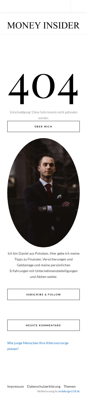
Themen (70, 386)
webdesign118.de (69, 391)
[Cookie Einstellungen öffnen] (9, 395)
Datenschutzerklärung (43, 386)
